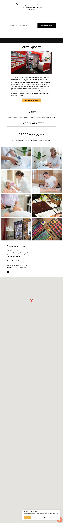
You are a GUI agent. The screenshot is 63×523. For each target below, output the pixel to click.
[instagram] (8, 272)
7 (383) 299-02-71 (37, 7)
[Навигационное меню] (60, 41)
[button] (31, 300)
